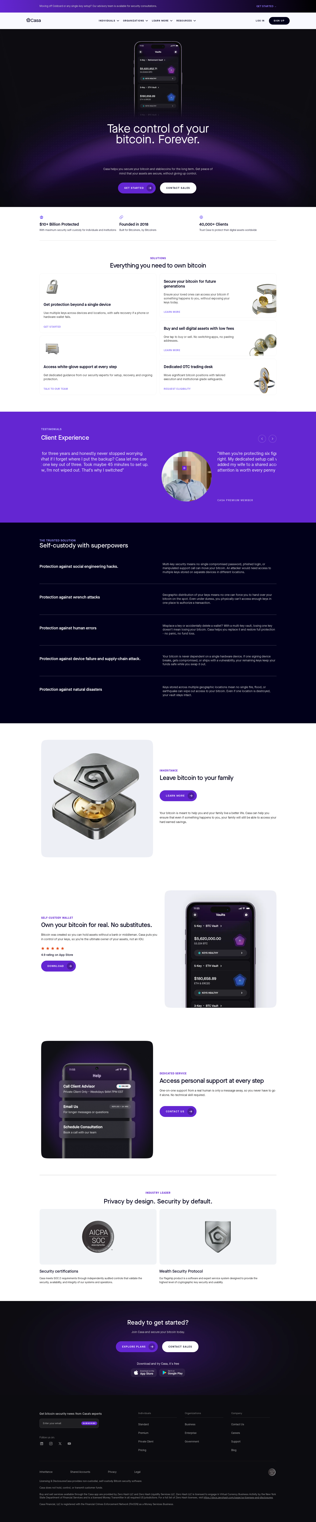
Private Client (145, 1441)
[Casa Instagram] (51, 1443)
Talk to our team (56, 388)
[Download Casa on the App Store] (144, 1373)
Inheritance (46, 1472)
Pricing (142, 1450)
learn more (172, 350)
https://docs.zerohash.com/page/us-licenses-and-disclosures (238, 1497)
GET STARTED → (266, 6)
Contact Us (175, 1111)
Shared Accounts (80, 1472)
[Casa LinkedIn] (42, 1443)
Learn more (172, 311)
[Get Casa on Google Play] (172, 1373)
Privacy (112, 1472)
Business (190, 1424)
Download (55, 966)
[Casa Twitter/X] (60, 1443)
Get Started (52, 326)
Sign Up (279, 20)
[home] (33, 21)
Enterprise (191, 1433)
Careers (235, 1433)
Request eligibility (177, 388)
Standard (143, 1424)
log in (260, 20)
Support (235, 1441)
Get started (134, 188)
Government (192, 1441)
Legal (137, 1472)
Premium (143, 1433)
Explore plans (134, 1346)
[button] (109, 21)
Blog (233, 1450)
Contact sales (178, 188)
